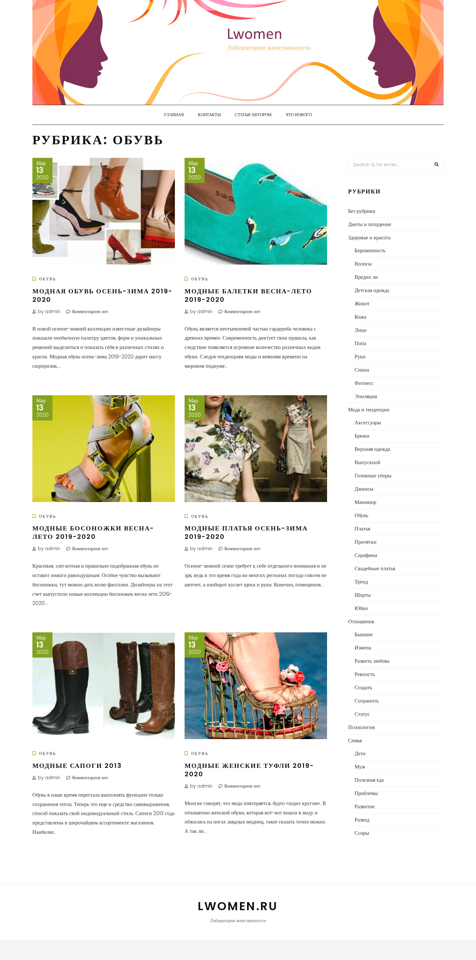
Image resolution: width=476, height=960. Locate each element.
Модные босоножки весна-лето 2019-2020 (93, 532)
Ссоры (362, 833)
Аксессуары (368, 422)
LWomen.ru (238, 906)
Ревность (365, 674)
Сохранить (367, 700)
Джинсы (364, 489)
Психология (361, 727)
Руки (360, 356)
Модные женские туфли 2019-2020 (249, 770)
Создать (363, 687)
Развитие (365, 806)
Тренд (361, 581)
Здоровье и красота (369, 237)
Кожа (360, 317)
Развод (362, 820)
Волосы (363, 263)
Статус (362, 714)
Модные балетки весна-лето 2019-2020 (248, 295)
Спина (362, 370)
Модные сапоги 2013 (77, 765)
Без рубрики (361, 211)
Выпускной (367, 462)
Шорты (363, 595)
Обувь (47, 279)
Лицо (361, 330)
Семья (355, 740)
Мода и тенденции (369, 409)
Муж (360, 766)
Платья (362, 528)
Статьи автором (253, 115)
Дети (360, 753)
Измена (363, 647)
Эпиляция (366, 396)
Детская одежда (372, 290)
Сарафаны (366, 555)
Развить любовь (372, 661)
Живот (362, 303)
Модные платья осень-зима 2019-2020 (246, 532)
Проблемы (366, 793)
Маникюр (365, 502)
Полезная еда (369, 780)
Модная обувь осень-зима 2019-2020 (102, 295)
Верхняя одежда (372, 449)
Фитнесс (364, 383)
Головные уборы (373, 475)
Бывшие (364, 634)
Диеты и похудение (369, 224)
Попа (360, 343)
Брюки (362, 436)
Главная (174, 115)
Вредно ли (366, 277)
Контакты (209, 115)
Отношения (361, 621)
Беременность (370, 250)
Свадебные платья (375, 568)
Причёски (366, 542)
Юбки (361, 608)
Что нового (299, 115)
